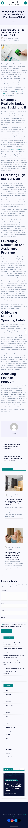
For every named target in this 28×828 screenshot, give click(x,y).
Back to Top (15, 825)
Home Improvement (11, 731)
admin (5, 38)
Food (7, 716)
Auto (7, 690)
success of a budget (15, 149)
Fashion (8, 709)
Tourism (8, 753)
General (8, 723)
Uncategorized (9, 756)
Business (10, 38)
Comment (4, 590)
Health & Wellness (10, 727)
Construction (9, 698)
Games (7, 720)
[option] (14, 784)
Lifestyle (8, 734)
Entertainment (9, 705)
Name (3, 603)
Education (8, 701)
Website (3, 617)
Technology (9, 749)
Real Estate (9, 742)
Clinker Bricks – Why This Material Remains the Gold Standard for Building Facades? (13, 650)
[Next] (23, 769)
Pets (7, 738)
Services (8, 745)
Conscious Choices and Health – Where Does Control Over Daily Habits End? (14, 662)
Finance (16, 38)
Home (14, 21)
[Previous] (21, 769)
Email (3, 610)
